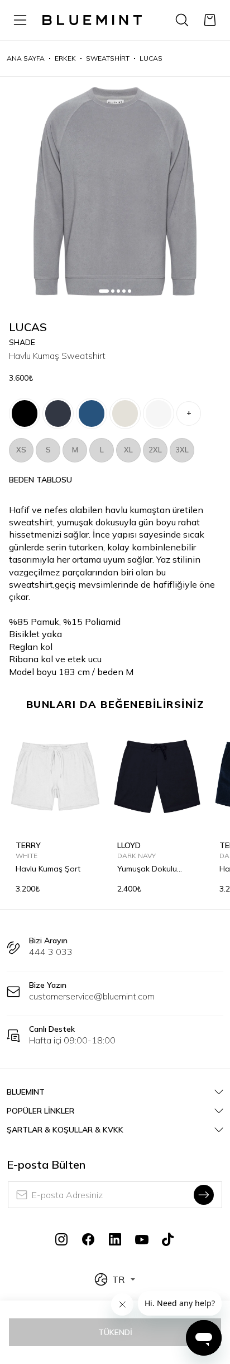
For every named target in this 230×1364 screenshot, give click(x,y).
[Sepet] (210, 20)
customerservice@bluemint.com (92, 996)
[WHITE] (158, 413)
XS (21, 449)
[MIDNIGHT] (58, 413)
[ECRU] (125, 413)
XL (128, 449)
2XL (155, 449)
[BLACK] (24, 413)
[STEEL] (91, 413)
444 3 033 (51, 951)
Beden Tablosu (40, 480)
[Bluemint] (92, 20)
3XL (182, 449)
